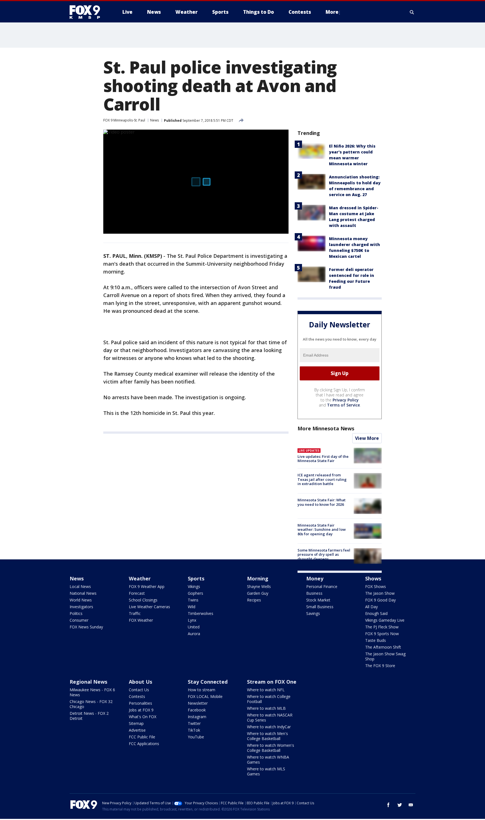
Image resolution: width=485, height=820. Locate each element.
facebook (388, 804)
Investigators (81, 606)
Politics (76, 613)
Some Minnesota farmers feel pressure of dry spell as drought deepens (324, 554)
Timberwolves (200, 613)
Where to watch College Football (268, 699)
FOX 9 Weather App (146, 586)
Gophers (195, 593)
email (410, 804)
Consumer (79, 620)
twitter (399, 804)
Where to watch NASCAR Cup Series (269, 717)
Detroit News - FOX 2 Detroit (89, 716)
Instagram (197, 716)
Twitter (194, 723)
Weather (140, 578)
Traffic (135, 613)
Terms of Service (343, 405)
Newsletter (198, 703)
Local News (80, 586)
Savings (313, 613)
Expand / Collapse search (412, 12)
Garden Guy (257, 593)
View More (367, 438)
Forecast (137, 593)
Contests (137, 696)
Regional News (88, 681)
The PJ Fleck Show (382, 627)
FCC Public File (142, 736)
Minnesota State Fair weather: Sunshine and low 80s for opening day (322, 529)
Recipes (254, 600)
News (154, 120)
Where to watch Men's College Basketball (267, 736)
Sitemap (136, 723)
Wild (191, 606)
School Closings (143, 600)
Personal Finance (321, 586)
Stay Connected (208, 681)
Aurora (194, 633)
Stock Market (318, 600)
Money (314, 578)
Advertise (137, 730)
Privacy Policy (346, 400)
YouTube (196, 736)
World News (81, 600)
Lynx (192, 620)
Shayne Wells (259, 586)
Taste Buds (375, 640)
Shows (373, 578)
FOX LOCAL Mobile (205, 696)
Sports (196, 578)
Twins (193, 600)
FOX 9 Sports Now (382, 633)
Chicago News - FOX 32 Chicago (91, 704)
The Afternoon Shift (383, 647)
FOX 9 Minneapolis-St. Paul (124, 120)
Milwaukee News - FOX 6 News (92, 692)
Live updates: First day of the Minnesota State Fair (323, 458)
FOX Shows (375, 586)
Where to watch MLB (266, 708)
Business (314, 593)
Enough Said (376, 613)
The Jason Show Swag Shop (385, 656)
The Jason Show (380, 593)
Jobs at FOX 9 (141, 710)
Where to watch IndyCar (269, 726)
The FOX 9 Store (380, 665)
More (332, 12)
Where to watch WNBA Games (268, 759)
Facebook (197, 710)
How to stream (201, 689)
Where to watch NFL (266, 689)
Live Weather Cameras (149, 606)
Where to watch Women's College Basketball (270, 748)
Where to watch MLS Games (266, 771)
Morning (257, 578)
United (194, 627)
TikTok (194, 730)
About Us (140, 681)
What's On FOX (142, 716)
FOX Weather (141, 620)
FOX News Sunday (86, 627)
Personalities (140, 703)
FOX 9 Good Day (380, 600)
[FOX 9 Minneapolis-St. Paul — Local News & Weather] (88, 12)
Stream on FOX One (271, 681)
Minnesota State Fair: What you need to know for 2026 (322, 502)
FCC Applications (144, 743)
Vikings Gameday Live (384, 620)
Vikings (194, 586)
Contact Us (139, 689)
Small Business (319, 606)
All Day (371, 606)
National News (83, 593)
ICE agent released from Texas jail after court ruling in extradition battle (322, 479)
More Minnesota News (326, 428)
